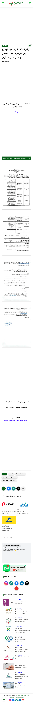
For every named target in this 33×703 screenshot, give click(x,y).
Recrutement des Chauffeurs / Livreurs (21, 666)
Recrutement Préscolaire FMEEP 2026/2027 (22, 620)
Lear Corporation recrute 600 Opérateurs (9, 512)
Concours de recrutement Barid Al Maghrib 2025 (7, 528)
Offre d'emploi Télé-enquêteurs (20, 602)
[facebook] (16, 583)
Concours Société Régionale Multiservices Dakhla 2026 (21, 676)
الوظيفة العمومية (20, 474)
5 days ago (19, 617)
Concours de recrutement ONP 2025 (23, 512)
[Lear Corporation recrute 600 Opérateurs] (9, 505)
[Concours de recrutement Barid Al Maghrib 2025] (9, 520)
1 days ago (19, 626)
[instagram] (6, 583)
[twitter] (27, 583)
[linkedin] (22, 583)
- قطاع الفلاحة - (16, 112)
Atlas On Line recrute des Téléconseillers (22, 658)
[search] (30, 3)
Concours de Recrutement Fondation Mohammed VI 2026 (22, 649)
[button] (9, 489)
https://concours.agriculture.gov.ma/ (16, 421)
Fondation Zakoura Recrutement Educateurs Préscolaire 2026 (22, 612)
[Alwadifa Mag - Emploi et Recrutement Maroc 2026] (16, 4)
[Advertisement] (16, 27)
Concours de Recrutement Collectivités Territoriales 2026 (22, 630)
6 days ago (19, 655)
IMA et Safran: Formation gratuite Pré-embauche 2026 (22, 686)
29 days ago (19, 645)
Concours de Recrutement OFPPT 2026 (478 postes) (22, 640)
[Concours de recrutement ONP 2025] (24, 505)
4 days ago (19, 682)
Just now (18, 599)
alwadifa (5, 45)
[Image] (8, 602)
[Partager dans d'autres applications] (23, 489)
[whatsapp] (11, 583)
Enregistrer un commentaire (11, 545)
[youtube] (16, 588)
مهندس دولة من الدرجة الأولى (9, 477)
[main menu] (3, 3)
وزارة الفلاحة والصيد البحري (9, 480)
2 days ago (19, 636)
